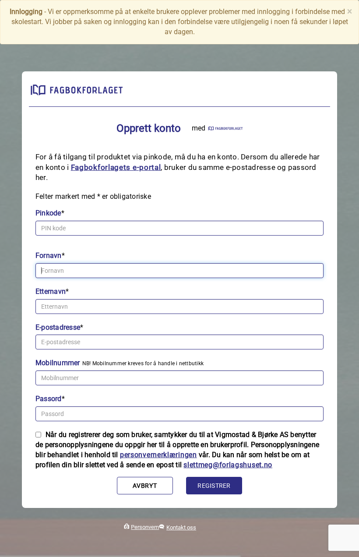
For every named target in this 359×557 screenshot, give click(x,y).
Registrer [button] (213, 485)
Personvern (145, 527)
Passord (48, 399)
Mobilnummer (57, 363)
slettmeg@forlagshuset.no (227, 465)
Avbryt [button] (145, 485)
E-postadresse (57, 327)
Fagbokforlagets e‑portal (116, 167)
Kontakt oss (181, 527)
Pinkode (48, 213)
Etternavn (50, 291)
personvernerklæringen (158, 455)
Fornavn (48, 255)
